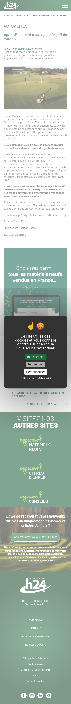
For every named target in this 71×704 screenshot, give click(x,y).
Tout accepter (35, 357)
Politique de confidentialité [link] (35, 378)
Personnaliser (35, 371)
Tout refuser (35, 364)
